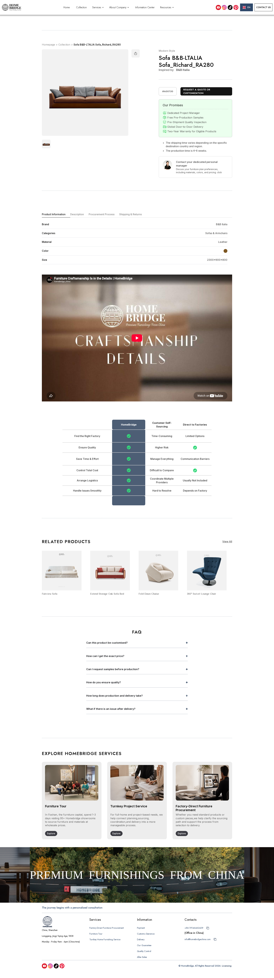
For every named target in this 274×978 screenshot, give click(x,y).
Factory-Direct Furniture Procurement (106, 927)
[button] (98, 7)
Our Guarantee (144, 945)
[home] (11, 7)
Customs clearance (145, 933)
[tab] (56, 214)
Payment (141, 927)
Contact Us (263, 7)
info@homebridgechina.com (198, 939)
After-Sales (142, 957)
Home (66, 7)
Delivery (140, 939)
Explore (51, 833)
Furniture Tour (95, 933)
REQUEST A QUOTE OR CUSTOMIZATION (196, 91)
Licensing (226, 965)
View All (227, 541)
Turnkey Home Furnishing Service (104, 939)
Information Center (145, 7)
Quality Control (144, 951)
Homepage (48, 44)
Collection (81, 7)
